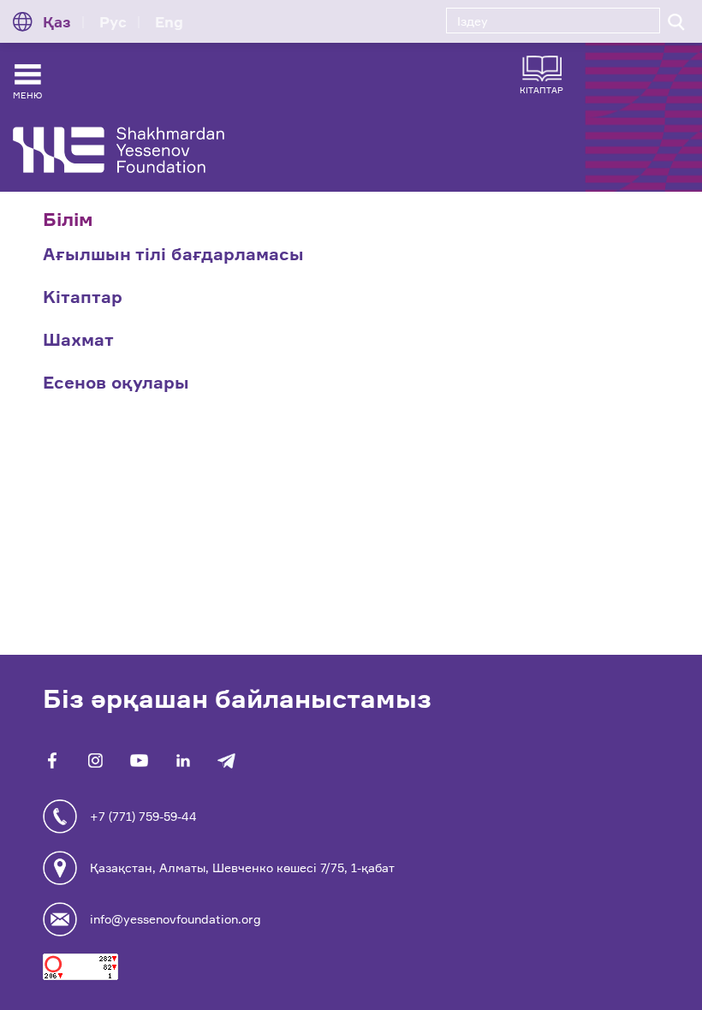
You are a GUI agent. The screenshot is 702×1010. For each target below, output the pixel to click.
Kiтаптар (82, 296)
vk (95, 760)
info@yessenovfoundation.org (175, 919)
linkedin (183, 760)
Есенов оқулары (116, 382)
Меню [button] (27, 95)
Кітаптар (541, 89)
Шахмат (78, 339)
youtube (139, 760)
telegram (226, 760)
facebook (52, 760)
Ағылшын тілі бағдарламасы (173, 253)
